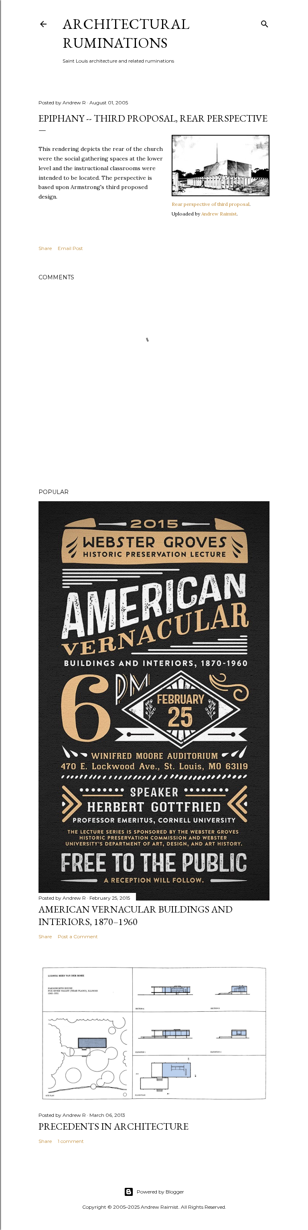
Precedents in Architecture (113, 1126)
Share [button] (45, 248)
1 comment (71, 1141)
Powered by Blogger (160, 1192)
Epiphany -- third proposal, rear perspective (152, 118)
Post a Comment (78, 936)
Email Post (70, 248)
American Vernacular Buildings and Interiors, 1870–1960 (135, 915)
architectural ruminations (126, 33)
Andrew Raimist (219, 214)
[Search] (265, 22)
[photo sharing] (221, 194)
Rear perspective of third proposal (210, 204)
